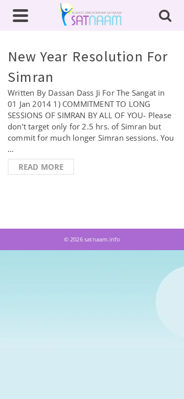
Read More (41, 167)
